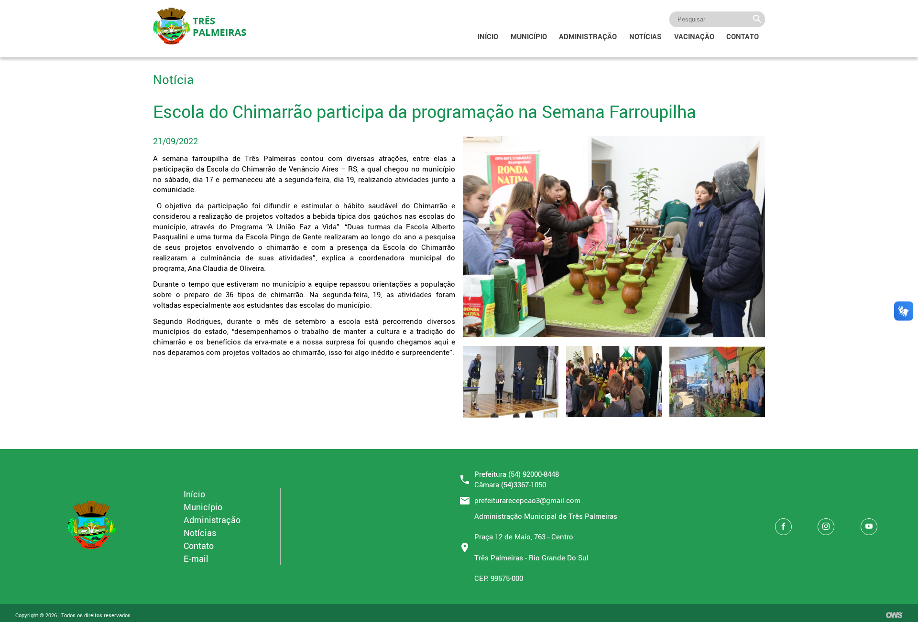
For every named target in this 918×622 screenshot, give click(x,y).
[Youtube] (869, 526)
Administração (588, 36)
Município (529, 36)
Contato (742, 36)
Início (488, 36)
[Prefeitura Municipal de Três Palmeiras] (92, 549)
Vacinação (694, 36)
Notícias (645, 36)
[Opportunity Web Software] (894, 616)
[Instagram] (826, 526)
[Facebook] (783, 526)
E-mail (196, 558)
